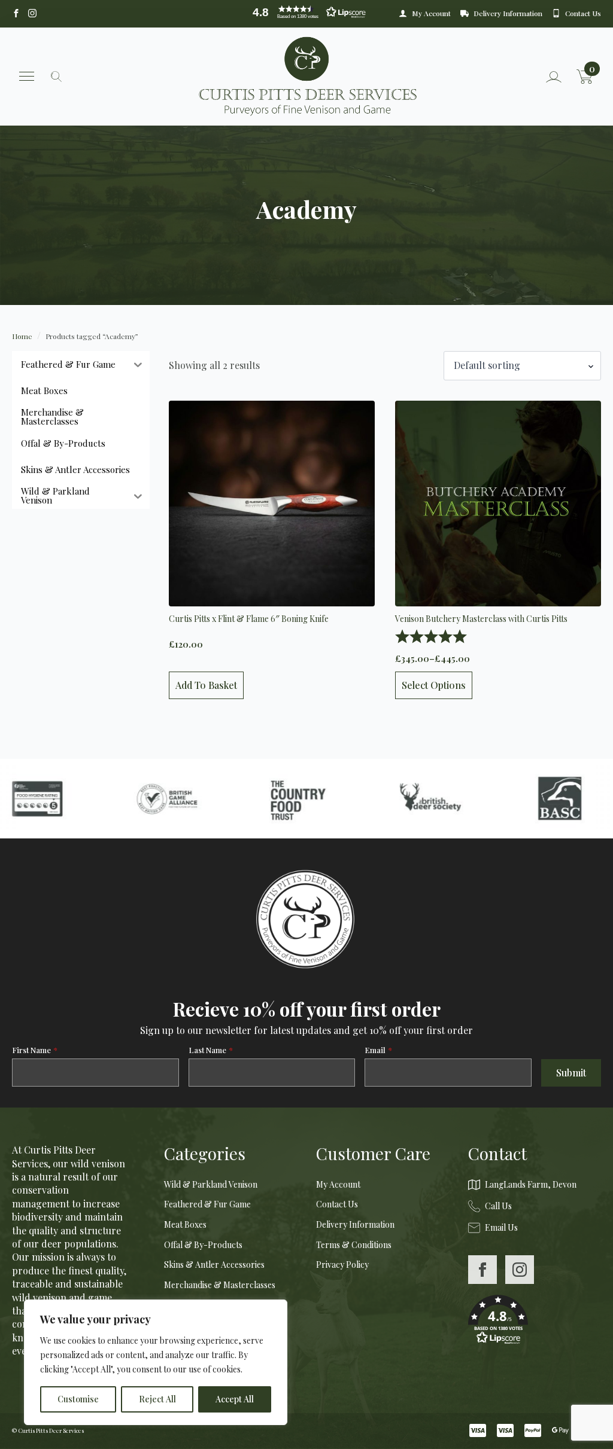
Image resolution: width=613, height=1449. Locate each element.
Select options (434, 685)
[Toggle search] (56, 76)
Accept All (235, 1399)
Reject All (157, 1399)
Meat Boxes (185, 1224)
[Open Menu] (26, 76)
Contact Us (337, 1204)
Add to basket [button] (206, 685)
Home (22, 336)
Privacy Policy (342, 1264)
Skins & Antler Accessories (214, 1264)
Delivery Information (355, 1224)
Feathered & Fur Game (207, 1204)
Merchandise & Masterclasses (219, 1285)
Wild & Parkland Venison (210, 1184)
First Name (34, 1050)
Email (378, 1050)
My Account (338, 1184)
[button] (306, 12)
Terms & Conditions (354, 1244)
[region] (155, 1362)
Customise (78, 1399)
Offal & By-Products (203, 1244)
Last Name (211, 1050)
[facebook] (482, 1269)
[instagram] (519, 1269)
